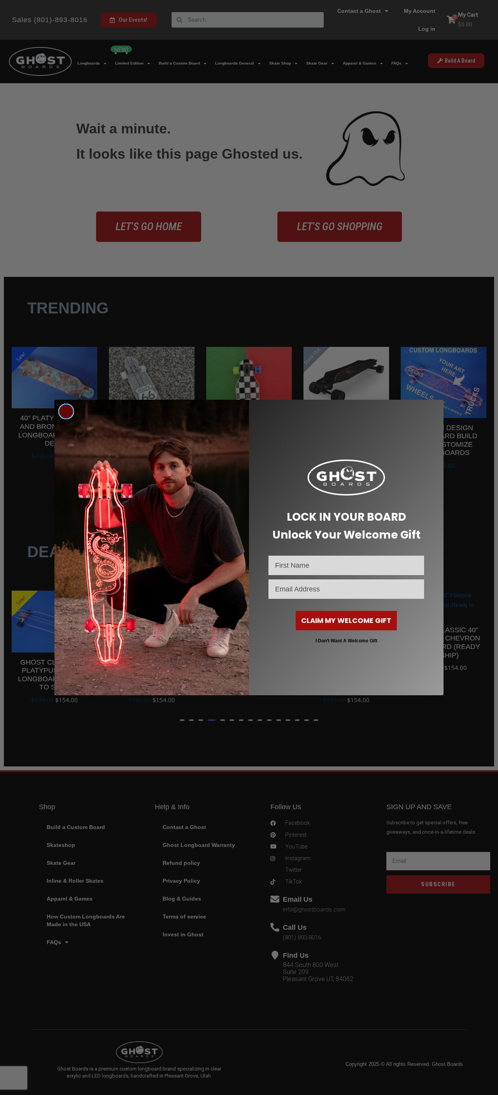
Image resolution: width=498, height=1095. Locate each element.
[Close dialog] (66, 411)
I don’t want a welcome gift (346, 641)
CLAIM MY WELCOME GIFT (346, 620)
